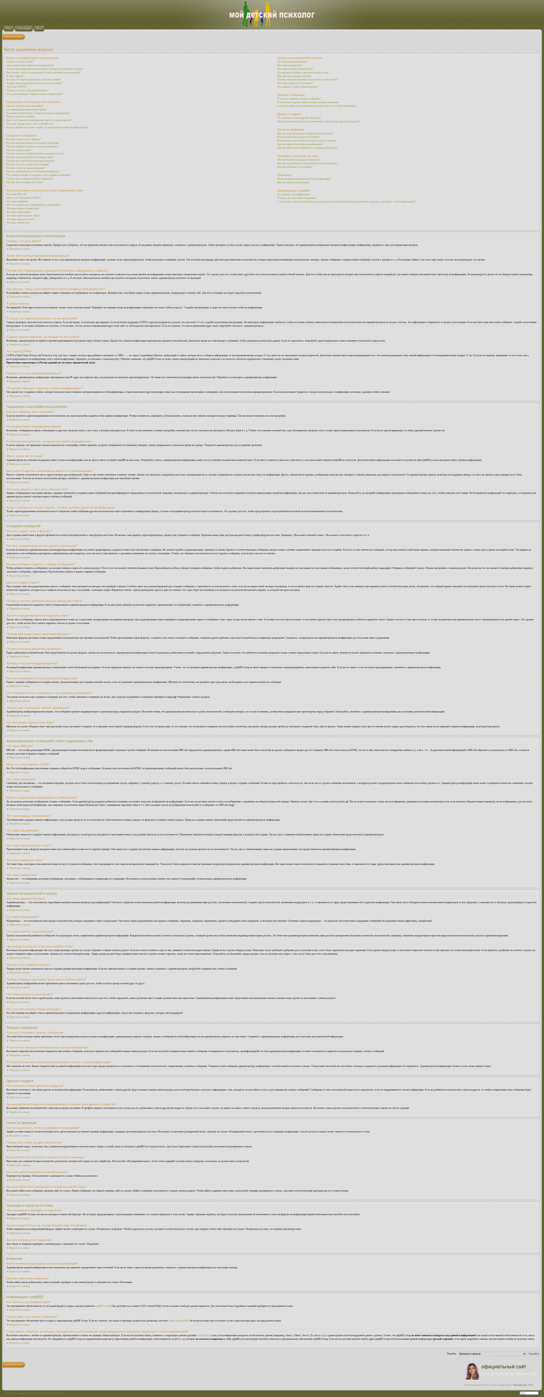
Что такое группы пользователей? (295, 68)
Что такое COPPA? (16, 86)
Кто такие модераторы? (289, 65)
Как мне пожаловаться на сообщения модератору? (33, 171)
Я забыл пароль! (15, 76)
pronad (21, 1393)
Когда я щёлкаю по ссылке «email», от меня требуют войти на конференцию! (47, 127)
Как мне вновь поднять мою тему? (24, 182)
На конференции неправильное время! (26, 109)
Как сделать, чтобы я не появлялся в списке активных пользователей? (43, 72)
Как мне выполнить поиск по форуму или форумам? (305, 133)
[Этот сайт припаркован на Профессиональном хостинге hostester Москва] (529, 1394)
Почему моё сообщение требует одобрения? (29, 178)
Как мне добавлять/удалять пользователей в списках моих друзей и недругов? (318, 121)
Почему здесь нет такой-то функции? (297, 198)
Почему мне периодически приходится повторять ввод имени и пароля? (44, 68)
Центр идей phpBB (178, 1320)
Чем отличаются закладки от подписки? (298, 159)
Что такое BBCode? (16, 194)
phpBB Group (103, 1305)
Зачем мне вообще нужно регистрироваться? (30, 65)
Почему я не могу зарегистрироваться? (27, 90)
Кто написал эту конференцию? (293, 194)
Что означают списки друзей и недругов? (299, 117)
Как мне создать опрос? (18, 150)
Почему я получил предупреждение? (25, 168)
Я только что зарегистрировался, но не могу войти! (33, 79)
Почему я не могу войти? (20, 61)
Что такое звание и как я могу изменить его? (30, 123)
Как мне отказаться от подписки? (295, 166)
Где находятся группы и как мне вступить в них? (303, 72)
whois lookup (204, 1335)
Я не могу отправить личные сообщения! (299, 98)
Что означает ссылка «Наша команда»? (298, 86)
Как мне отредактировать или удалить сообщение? (33, 142)
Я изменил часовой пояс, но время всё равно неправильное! (38, 113)
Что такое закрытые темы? (20, 219)
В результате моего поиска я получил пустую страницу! (307, 140)
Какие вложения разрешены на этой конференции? (304, 178)
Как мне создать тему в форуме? (23, 139)
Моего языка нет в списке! (20, 116)
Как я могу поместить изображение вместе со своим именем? (39, 120)
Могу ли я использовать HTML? (23, 197)
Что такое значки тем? (18, 222)
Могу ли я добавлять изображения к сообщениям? (33, 204)
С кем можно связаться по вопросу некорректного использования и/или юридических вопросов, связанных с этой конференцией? (346, 201)
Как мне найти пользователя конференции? (300, 144)
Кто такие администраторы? (292, 61)
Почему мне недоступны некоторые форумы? (30, 160)
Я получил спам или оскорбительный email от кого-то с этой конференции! (316, 105)
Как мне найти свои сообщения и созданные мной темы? (307, 147)
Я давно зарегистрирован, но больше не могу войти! (34, 83)
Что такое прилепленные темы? (23, 215)
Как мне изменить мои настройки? (24, 105)
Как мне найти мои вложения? (293, 182)
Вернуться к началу (19, 249)
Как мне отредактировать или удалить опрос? (30, 157)
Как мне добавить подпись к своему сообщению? (32, 146)
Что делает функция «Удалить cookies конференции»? (34, 94)
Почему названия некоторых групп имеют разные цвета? (307, 79)
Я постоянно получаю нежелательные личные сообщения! (308, 102)
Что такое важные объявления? (23, 208)
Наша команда (472, 1385)
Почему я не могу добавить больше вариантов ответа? (35, 153)
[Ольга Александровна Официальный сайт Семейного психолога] (502, 1378)
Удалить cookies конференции (496, 1385)
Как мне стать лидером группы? (294, 76)
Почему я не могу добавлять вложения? (27, 164)
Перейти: (451, 1353)
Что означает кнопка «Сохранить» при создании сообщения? (38, 175)
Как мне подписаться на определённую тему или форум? (307, 163)
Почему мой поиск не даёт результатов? (298, 136)
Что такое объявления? (18, 212)
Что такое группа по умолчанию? (295, 83)
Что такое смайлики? (17, 201)
